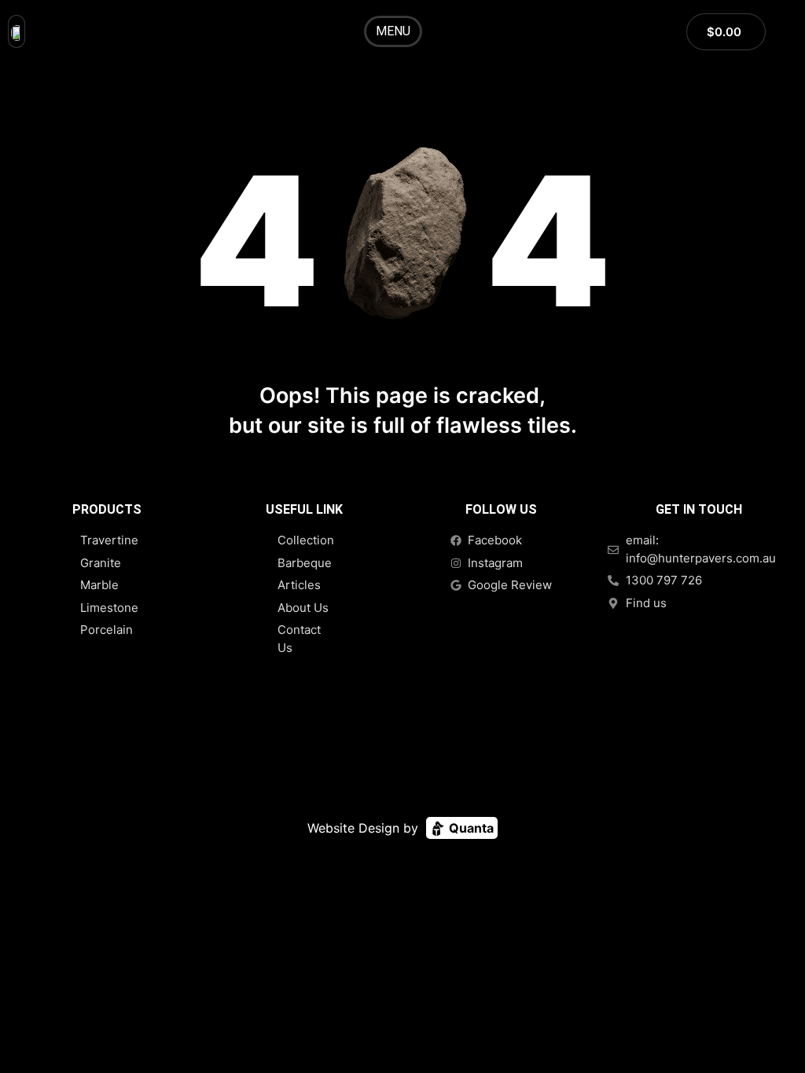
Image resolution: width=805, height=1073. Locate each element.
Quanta (470, 828)
